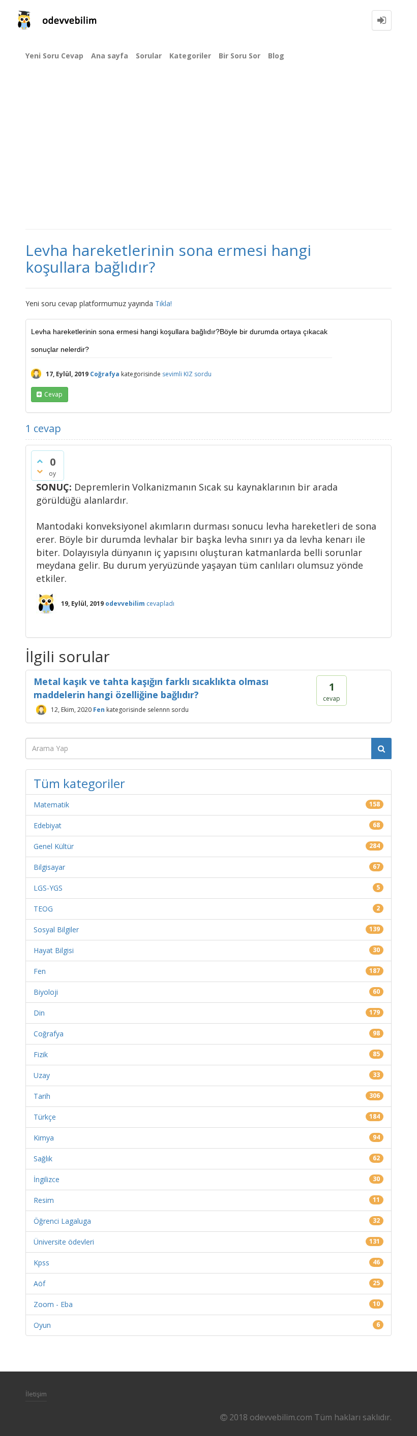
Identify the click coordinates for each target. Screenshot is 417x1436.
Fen (99, 709)
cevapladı (160, 603)
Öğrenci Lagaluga (62, 1221)
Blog (276, 55)
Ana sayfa (109, 55)
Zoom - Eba (53, 1304)
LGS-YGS (48, 888)
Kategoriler (190, 55)
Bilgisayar (49, 867)
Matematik (51, 804)
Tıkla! (163, 303)
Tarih (42, 1096)
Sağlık (43, 1158)
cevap (53, 394)
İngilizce (46, 1179)
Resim (44, 1200)
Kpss (41, 1262)
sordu (203, 374)
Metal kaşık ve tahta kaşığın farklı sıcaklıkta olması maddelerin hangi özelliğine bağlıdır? (151, 688)
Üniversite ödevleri (64, 1242)
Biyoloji (46, 992)
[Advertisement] (208, 152)
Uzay (42, 1075)
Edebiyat (48, 825)
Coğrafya (105, 374)
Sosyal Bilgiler (56, 929)
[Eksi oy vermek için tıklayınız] (39, 471)
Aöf (39, 1283)
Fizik (41, 1054)
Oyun (42, 1325)
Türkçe (45, 1117)
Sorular (149, 55)
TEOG (43, 908)
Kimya (44, 1138)
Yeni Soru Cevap (54, 55)
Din (39, 1013)
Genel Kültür (54, 846)
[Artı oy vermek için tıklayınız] (39, 461)
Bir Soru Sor (239, 55)
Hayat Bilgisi (54, 950)
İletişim (36, 1393)
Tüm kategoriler (79, 783)
